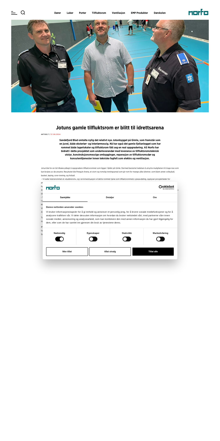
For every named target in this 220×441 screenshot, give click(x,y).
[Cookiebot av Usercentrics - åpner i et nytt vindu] (161, 187)
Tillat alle (153, 251)
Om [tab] (155, 197)
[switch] (93, 239)
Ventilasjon (118, 12)
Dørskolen (160, 12)
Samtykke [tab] (65, 197)
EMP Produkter (139, 12)
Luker (70, 12)
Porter (82, 12)
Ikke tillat (67, 251)
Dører (57, 12)
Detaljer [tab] (110, 197)
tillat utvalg (110, 251)
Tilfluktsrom (99, 12)
